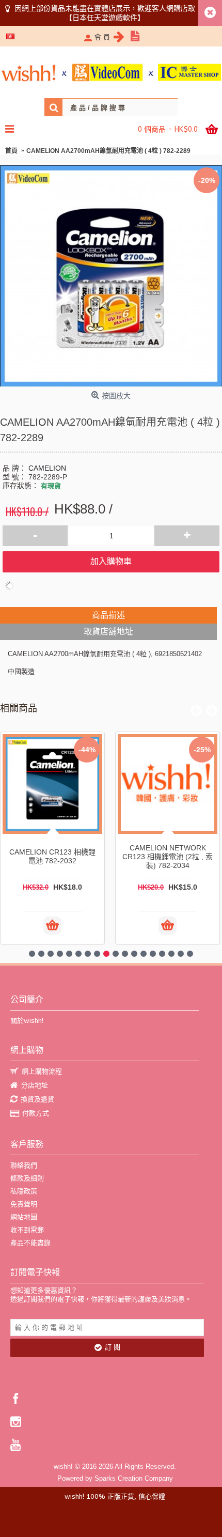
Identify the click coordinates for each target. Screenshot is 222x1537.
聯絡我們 (23, 1165)
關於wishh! (26, 1020)
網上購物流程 (42, 1071)
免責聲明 (23, 1204)
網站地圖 (23, 1217)
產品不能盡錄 (30, 1243)
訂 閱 (112, 1347)
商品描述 (108, 615)
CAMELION (47, 468)
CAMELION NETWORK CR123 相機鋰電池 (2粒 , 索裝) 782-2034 (167, 857)
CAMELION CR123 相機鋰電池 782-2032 (52, 856)
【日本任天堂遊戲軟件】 (105, 17)
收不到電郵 (27, 1230)
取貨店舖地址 (108, 631)
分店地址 (34, 1085)
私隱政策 (23, 1191)
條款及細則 (27, 1178)
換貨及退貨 (37, 1099)
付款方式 (35, 1113)
